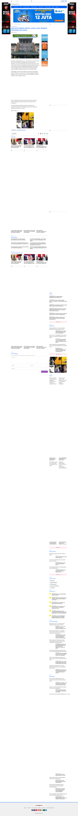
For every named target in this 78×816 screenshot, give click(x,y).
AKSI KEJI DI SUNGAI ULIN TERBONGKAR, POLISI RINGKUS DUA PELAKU (53, 543)
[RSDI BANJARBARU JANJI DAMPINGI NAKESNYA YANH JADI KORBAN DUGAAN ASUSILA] (58, 794)
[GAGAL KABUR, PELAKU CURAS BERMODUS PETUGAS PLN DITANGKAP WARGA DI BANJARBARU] (63, 417)
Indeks (63, 1)
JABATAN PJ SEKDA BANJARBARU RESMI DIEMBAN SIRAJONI (59, 594)
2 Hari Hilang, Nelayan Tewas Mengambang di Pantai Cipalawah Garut (61, 570)
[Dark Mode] (66, 1)
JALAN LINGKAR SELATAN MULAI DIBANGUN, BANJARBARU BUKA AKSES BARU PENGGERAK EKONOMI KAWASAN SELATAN (16, 231)
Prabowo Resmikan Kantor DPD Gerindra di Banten (61, 557)
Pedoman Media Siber (50, 807)
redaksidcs (14, 32)
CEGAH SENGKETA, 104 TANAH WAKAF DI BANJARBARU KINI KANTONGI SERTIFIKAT (16, 146)
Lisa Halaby (52, 587)
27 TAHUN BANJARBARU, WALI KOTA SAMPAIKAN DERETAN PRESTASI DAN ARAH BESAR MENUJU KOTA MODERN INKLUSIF (59, 612)
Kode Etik (29, 807)
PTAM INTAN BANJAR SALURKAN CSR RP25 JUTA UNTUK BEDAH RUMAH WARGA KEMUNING (61, 654)
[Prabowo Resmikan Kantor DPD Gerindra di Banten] (58, 554)
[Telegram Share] (45, 133)
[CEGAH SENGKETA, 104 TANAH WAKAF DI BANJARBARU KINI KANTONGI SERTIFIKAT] (16, 141)
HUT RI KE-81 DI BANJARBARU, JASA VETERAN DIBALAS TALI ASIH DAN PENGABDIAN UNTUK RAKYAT (29, 146)
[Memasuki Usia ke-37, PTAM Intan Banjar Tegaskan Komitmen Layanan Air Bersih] (58, 624)
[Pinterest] (36, 810)
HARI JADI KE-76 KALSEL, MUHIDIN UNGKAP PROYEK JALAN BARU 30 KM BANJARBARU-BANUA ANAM (58, 301)
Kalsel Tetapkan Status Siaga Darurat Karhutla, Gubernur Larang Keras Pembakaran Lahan (58, 607)
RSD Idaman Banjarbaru (21, 130)
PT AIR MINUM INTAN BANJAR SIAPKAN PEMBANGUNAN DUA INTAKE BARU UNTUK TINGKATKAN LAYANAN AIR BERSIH (61, 646)
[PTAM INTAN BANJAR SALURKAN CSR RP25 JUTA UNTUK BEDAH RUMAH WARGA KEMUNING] (58, 651)
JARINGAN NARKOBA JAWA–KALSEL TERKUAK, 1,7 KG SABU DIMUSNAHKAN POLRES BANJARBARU (63, 543)
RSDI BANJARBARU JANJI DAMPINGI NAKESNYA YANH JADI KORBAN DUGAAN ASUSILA (61, 797)
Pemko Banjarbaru (14, 26)
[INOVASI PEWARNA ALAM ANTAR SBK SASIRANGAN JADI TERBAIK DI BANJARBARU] (29, 189)
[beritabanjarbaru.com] (15, 4)
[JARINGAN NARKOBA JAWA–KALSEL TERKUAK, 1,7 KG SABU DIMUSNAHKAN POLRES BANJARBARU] (63, 501)
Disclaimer (43, 807)
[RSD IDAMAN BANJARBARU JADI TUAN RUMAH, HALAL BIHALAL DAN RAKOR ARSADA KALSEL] (58, 680)
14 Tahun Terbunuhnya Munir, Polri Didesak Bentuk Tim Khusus (61, 563)
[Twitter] (34, 810)
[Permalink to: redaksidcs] (12, 32)
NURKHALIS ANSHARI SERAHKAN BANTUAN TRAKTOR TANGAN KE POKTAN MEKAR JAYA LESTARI (59, 598)
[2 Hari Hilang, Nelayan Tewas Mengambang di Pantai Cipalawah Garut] (58, 567)
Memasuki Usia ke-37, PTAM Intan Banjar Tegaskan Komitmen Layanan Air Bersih (61, 627)
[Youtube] (40, 810)
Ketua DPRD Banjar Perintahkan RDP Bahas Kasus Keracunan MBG (58, 603)
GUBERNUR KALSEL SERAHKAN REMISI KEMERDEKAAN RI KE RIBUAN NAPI (55, 297)
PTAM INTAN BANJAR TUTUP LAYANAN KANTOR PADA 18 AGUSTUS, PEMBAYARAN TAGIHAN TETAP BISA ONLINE (61, 636)
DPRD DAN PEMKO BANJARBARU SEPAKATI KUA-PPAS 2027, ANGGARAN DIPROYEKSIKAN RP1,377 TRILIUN (42, 231)
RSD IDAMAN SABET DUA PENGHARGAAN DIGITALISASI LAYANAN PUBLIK (60, 781)
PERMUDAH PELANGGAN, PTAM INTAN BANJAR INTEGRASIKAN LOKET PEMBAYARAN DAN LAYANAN (61, 671)
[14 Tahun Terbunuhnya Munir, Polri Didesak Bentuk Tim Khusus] (58, 560)
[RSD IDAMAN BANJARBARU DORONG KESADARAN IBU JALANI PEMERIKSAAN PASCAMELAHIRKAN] (58, 786)
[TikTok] (44, 810)
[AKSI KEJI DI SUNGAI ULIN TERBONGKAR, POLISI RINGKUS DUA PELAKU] (53, 501)
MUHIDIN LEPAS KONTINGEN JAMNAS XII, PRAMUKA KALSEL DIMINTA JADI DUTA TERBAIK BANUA (58, 314)
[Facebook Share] (38, 133)
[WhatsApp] (42, 810)
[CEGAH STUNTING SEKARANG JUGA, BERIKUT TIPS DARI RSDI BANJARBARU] (58, 687)
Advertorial (14, 130)
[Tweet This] (40, 133)
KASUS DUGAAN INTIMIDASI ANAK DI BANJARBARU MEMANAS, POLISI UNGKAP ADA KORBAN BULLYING (53, 459)
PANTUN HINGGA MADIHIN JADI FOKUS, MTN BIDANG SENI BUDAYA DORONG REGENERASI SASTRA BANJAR (57, 318)
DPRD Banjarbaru (53, 584)
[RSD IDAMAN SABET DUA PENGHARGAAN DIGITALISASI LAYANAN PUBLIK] (58, 778)
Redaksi (39, 807)
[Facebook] (32, 810)
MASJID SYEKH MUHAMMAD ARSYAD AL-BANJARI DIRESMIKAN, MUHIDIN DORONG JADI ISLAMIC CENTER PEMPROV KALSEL (57, 309)
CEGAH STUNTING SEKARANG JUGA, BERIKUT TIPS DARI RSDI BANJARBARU (61, 691)
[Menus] (11, 1)
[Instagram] (38, 810)
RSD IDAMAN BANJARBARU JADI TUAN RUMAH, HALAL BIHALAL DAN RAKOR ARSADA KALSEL (61, 683)
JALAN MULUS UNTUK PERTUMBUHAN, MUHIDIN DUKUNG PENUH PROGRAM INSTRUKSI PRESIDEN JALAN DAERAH (58, 616)
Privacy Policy (34, 807)
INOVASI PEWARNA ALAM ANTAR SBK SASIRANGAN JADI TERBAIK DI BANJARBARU (29, 231)
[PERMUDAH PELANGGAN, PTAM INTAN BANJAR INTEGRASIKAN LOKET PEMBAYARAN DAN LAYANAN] (58, 667)
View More (58, 321)
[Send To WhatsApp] (47, 133)
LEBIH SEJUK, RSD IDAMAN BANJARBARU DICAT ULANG (60, 775)
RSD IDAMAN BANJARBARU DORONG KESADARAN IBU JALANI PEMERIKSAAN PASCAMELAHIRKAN (60, 790)
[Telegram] (46, 810)
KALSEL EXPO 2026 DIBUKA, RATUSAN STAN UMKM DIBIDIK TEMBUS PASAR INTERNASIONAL (58, 305)
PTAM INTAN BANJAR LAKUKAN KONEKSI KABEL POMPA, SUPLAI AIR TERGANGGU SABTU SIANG (61, 662)
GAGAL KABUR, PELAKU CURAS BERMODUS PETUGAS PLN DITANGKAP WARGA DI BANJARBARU (63, 459)
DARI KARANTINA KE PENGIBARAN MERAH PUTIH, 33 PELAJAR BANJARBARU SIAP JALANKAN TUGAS (41, 146)
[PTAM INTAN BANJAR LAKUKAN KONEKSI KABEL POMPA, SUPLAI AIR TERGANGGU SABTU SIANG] (58, 658)
